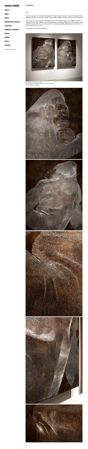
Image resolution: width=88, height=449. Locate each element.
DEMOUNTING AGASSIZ (12, 22)
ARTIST (7, 10)
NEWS (7, 14)
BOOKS (7, 33)
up (26, 445)
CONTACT (8, 45)
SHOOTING (8, 26)
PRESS (7, 41)
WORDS (7, 37)
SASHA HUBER (12, 6)
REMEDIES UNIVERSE (12, 30)
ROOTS (7, 18)
